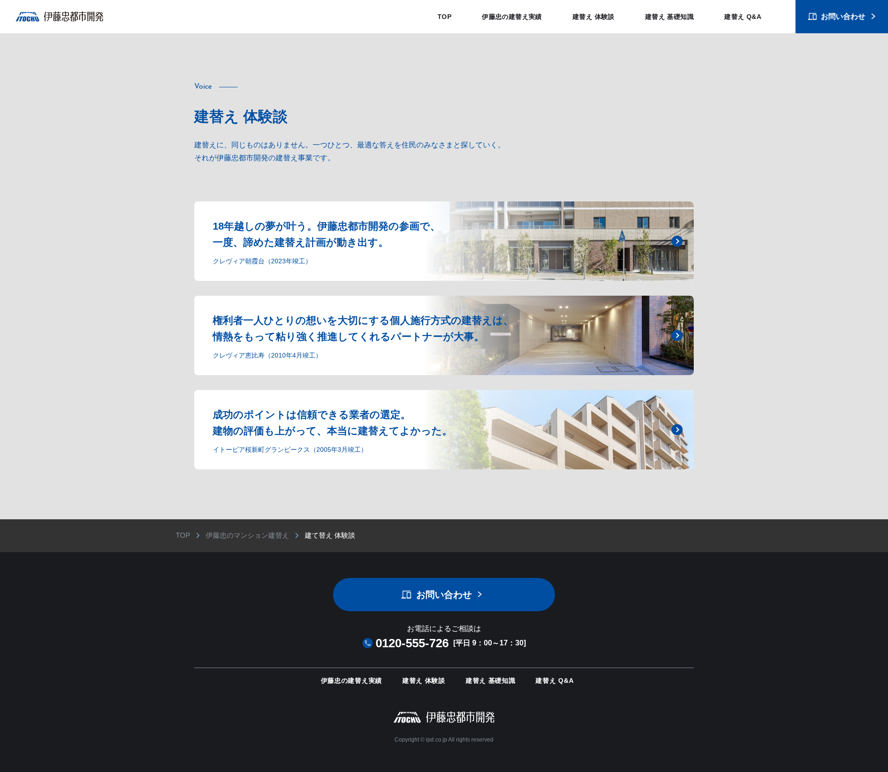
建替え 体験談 (594, 16)
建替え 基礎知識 (669, 16)
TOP (444, 16)
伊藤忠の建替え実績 (512, 16)
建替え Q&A (742, 16)
